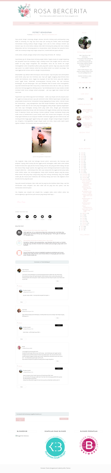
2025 (82, 154)
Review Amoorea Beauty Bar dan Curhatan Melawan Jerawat (87, 125)
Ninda (23, 346)
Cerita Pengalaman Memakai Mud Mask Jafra (87, 111)
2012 (82, 228)
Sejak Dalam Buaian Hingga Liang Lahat (87, 210)
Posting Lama (64, 419)
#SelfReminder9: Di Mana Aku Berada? (87, 200)
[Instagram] (86, 88)
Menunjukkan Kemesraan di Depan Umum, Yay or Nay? (38, 240)
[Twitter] (83, 88)
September (85, 179)
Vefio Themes (66, 468)
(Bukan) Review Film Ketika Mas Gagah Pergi (35, 230)
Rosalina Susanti (27, 290)
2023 (82, 158)
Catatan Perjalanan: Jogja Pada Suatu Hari (87, 195)
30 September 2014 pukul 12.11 (28, 292)
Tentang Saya (67, 23)
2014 (82, 172)
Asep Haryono (25, 269)
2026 (82, 153)
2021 (82, 161)
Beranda (32, 23)
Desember (85, 174)
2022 (82, 159)
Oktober (84, 177)
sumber (42, 154)
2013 (82, 226)
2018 (82, 166)
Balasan (20, 286)
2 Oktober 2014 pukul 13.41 (28, 372)
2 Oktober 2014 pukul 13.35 (28, 328)
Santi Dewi (24, 309)
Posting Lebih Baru (20, 419)
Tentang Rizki (26, 250)
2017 (82, 167)
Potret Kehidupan (86, 181)
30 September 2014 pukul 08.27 (27, 271)
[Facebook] (80, 88)
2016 (82, 169)
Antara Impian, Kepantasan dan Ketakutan (87, 184)
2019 (82, 164)
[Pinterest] (89, 88)
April (83, 220)
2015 (82, 171)
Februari (84, 223)
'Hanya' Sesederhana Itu (87, 206)
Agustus (84, 213)
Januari (84, 225)
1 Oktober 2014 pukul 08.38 (27, 348)
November (85, 176)
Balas (58, 281)
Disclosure (79, 23)
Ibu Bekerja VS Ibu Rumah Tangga (87, 191)
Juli (83, 215)
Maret (84, 221)
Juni (83, 216)
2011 (82, 230)
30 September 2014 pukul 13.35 (27, 311)
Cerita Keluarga (44, 23)
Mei (83, 218)
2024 (82, 156)
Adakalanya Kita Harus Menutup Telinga (86, 188)
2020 (82, 162)
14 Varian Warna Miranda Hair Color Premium (87, 117)
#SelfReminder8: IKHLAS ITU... (86, 203)
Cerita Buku (56, 23)
